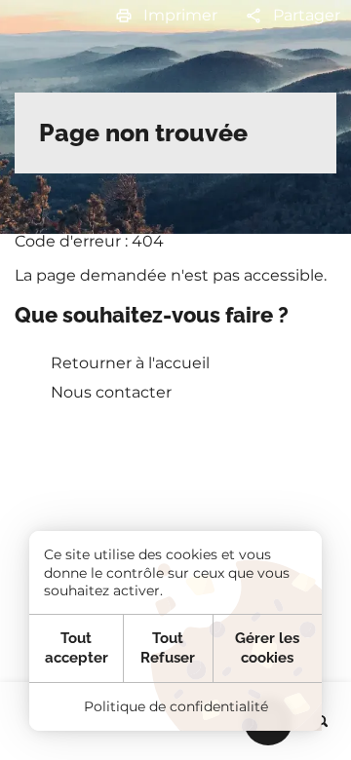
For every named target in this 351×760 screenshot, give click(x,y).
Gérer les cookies (267, 647)
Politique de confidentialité (176, 706)
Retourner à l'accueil (130, 363)
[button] (165, 16)
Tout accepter (76, 647)
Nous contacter (111, 392)
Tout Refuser (167, 647)
